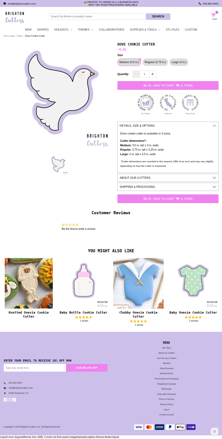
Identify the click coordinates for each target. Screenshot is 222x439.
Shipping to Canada (166, 384)
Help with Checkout (166, 394)
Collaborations (111, 29)
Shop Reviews (166, 368)
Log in (166, 409)
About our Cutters (166, 353)
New (28, 29)
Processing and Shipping (166, 379)
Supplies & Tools (143, 29)
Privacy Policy (166, 404)
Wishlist (166, 363)
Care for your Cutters (166, 358)
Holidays (61, 29)
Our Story (166, 348)
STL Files (172, 29)
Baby (20, 36)
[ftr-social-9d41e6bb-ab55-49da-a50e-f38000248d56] (14, 399)
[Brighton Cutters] (15, 16)
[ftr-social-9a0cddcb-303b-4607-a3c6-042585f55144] (10, 399)
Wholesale (166, 389)
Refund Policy (166, 373)
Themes (83, 29)
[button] (83, 317)
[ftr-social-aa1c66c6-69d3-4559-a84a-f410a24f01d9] (6, 399)
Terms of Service (166, 399)
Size (120, 55)
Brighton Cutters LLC (30, 427)
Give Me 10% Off (86, 367)
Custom (191, 29)
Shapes (43, 29)
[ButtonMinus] (136, 74)
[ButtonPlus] (152, 74)
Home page (9, 36)
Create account (166, 414)
